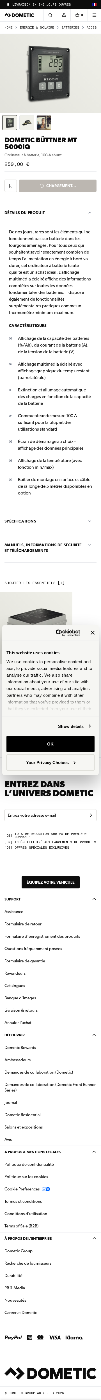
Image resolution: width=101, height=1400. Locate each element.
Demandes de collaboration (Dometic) (38, 1072)
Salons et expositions (23, 1127)
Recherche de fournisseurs (27, 1263)
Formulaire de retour (23, 924)
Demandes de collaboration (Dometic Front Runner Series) (50, 1087)
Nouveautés (32, 1300)
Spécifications (20, 521)
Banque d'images (37, 997)
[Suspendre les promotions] (7, 4)
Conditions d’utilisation (25, 1213)
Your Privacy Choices (47, 762)
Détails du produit (24, 212)
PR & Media (32, 1287)
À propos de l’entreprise (28, 1238)
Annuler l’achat (17, 1022)
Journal (10, 1102)
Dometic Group (36, 1250)
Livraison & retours (21, 1010)
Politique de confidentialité (29, 1164)
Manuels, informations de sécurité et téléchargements (43, 548)
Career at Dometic (38, 1312)
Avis (8, 1139)
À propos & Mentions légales (32, 1152)
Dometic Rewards (20, 1047)
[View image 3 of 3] (43, 122)
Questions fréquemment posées (33, 948)
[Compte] (63, 15)
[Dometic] (19, 15)
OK (50, 744)
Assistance (13, 911)
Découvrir (14, 1035)
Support (12, 899)
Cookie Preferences (22, 1189)
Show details (71, 726)
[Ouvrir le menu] (94, 15)
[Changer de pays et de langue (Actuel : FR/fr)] (94, 4)
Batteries (70, 27)
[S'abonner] (91, 815)
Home (8, 27)
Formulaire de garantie (24, 960)
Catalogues (32, 985)
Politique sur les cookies (26, 1176)
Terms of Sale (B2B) (21, 1226)
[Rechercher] (50, 15)
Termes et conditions (23, 1201)
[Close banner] (93, 633)
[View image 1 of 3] (9, 122)
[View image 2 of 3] (26, 122)
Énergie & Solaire (37, 27)
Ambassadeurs (17, 1059)
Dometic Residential (40, 1114)
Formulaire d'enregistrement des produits (42, 936)
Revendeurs (15, 973)
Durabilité (13, 1275)
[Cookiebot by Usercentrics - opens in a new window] (59, 633)
